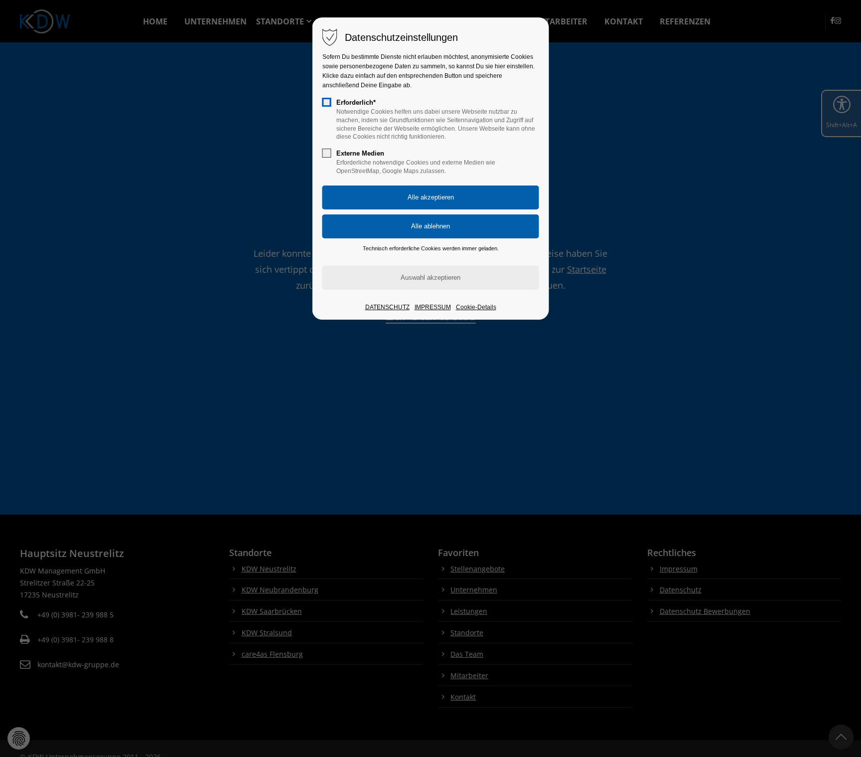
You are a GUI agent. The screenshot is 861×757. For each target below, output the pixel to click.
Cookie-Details (476, 307)
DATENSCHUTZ (387, 307)
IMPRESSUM (433, 307)
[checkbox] (326, 102)
